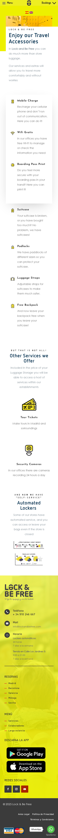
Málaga (12, 698)
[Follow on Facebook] (8, 789)
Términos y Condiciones (42, 820)
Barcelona (13, 688)
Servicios (13, 721)
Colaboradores (16, 726)
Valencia (13, 693)
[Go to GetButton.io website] (51, 835)
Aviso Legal (24, 814)
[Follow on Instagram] (16, 789)
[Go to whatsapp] (51, 829)
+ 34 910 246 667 (24, 614)
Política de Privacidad (43, 814)
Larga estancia (16, 731)
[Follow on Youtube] (24, 789)
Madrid (12, 683)
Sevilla (12, 703)
